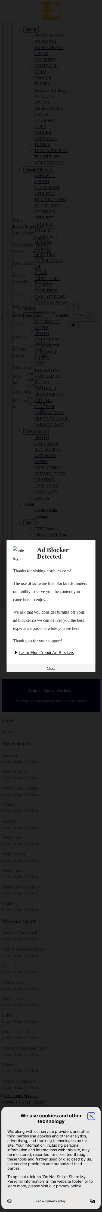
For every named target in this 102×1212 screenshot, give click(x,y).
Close (51, 668)
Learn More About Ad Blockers (46, 652)
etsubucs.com (58, 571)
